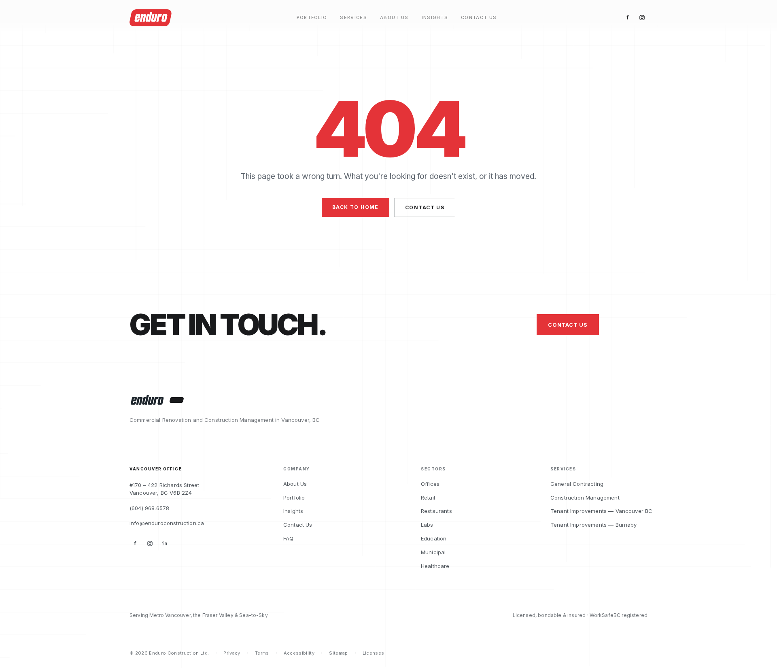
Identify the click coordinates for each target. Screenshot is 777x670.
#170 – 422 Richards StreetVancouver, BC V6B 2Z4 (164, 489)
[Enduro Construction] (151, 17)
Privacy (231, 653)
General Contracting (576, 484)
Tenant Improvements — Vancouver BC (601, 511)
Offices (430, 484)
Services (353, 17)
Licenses (373, 653)
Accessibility (299, 653)
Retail (428, 497)
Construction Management (585, 497)
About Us (394, 17)
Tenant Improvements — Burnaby (593, 524)
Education (433, 538)
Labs (427, 524)
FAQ (288, 538)
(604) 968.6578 (149, 508)
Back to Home (355, 207)
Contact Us (479, 17)
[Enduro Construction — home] (147, 400)
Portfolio (312, 17)
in (164, 544)
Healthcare (435, 566)
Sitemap (338, 653)
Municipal (433, 552)
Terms (262, 653)
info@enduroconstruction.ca (167, 523)
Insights (435, 17)
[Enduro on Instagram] (642, 17)
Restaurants (436, 511)
